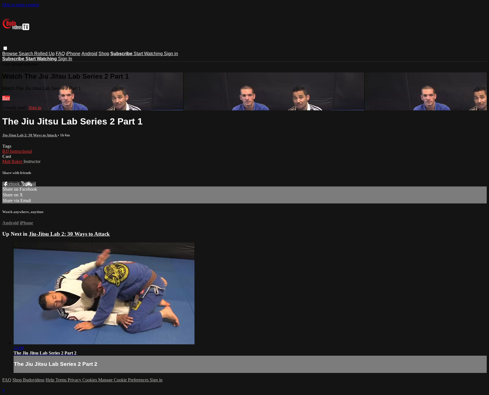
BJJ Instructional (17, 151)
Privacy (75, 379)
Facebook (11, 183)
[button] (5, 48)
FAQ (60, 53)
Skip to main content (20, 4)
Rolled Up (44, 53)
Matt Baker (12, 161)
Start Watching (149, 53)
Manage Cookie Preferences (124, 379)
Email (30, 183)
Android (89, 53)
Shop (103, 53)
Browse (10, 53)
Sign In (65, 58)
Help (50, 379)
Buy (6, 98)
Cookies (90, 379)
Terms (61, 379)
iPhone (73, 53)
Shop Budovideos (28, 379)
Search (26, 53)
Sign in (171, 53)
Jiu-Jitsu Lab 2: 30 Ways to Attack (30, 135)
